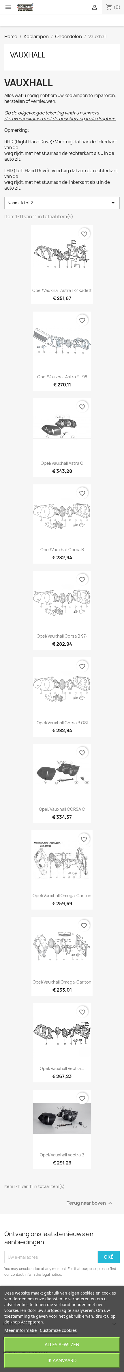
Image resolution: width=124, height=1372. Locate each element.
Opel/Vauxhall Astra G (62, 463)
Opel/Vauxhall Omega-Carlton (62, 895)
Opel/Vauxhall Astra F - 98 (62, 376)
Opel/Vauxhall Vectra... (62, 1068)
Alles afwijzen (62, 1344)
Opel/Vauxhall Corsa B (62, 549)
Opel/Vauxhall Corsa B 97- (62, 636)
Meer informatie (20, 1330)
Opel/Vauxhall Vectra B (62, 1155)
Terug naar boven (90, 1203)
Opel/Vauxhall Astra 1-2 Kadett (62, 290)
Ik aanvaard (62, 1360)
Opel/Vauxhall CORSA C (62, 809)
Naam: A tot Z (62, 202)
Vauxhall (27, 55)
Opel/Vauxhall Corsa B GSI (62, 722)
